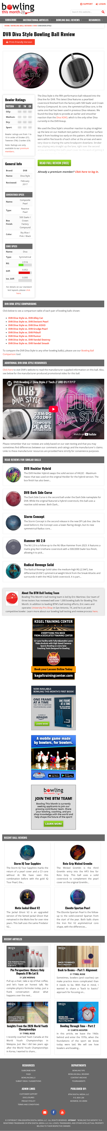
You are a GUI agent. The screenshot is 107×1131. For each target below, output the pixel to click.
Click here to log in (86, 171)
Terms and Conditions (28, 1104)
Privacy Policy (28, 1101)
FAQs (28, 1074)
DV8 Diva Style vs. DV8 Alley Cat (25, 318)
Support (88, 4)
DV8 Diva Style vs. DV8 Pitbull (24, 332)
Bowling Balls (28, 1077)
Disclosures (28, 1097)
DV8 (35, 25)
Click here (8, 369)
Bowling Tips (78, 1070)
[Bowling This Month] (18, 12)
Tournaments (78, 1081)
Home (7, 25)
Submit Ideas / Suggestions (28, 1081)
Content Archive (79, 1077)
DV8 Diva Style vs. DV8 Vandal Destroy (29, 339)
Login (102, 4)
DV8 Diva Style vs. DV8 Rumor (24, 336)
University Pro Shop (42, 607)
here (95, 611)
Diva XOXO (61, 117)
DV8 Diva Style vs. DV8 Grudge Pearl (28, 328)
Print (20, 42)
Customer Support (28, 1094)
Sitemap (72, 1120)
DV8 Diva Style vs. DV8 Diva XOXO (27, 325)
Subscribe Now (28, 1070)
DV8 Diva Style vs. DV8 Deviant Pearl (28, 321)
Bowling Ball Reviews (21, 25)
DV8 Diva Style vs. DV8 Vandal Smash (28, 343)
